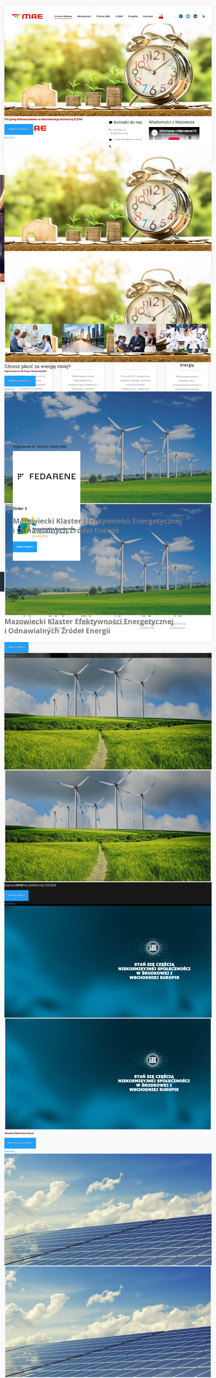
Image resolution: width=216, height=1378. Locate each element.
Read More (9, 137)
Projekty (133, 16)
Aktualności (84, 16)
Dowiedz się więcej (19, 129)
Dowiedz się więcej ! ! (20, 381)
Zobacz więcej (16, 647)
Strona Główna (63, 16)
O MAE (119, 16)
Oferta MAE (103, 16)
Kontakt (148, 16)
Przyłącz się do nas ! (20, 1143)
